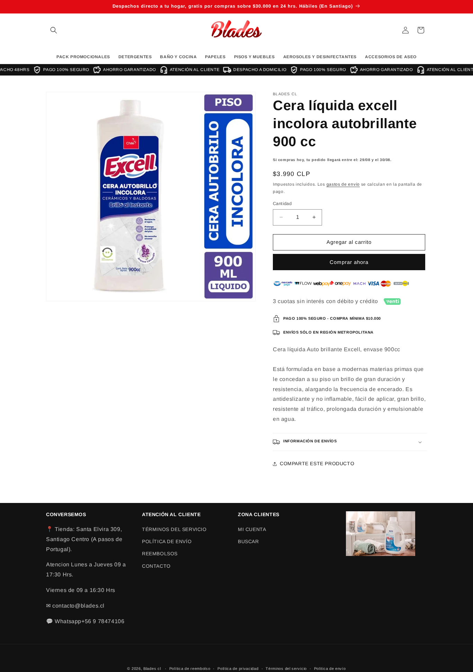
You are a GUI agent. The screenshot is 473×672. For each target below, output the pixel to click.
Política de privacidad (237, 668)
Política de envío (330, 668)
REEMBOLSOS (160, 554)
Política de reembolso (190, 668)
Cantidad (282, 203)
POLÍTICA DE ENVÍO (166, 541)
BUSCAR (248, 541)
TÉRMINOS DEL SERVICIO (174, 529)
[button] (53, 30)
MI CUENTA (252, 529)
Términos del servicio (286, 668)
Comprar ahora (349, 262)
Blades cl (152, 668)
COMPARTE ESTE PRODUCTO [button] (317, 463)
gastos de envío (343, 184)
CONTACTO (156, 566)
